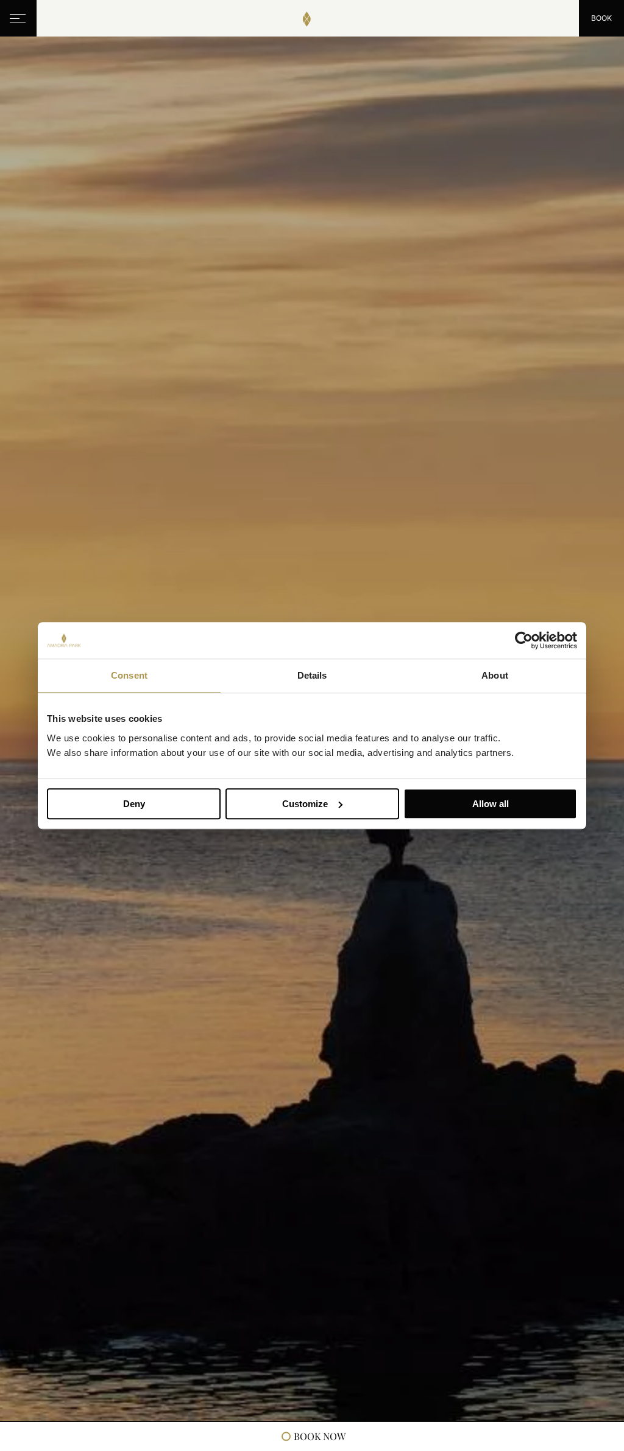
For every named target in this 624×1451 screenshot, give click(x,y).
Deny (134, 804)
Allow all (490, 804)
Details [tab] (312, 675)
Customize (305, 804)
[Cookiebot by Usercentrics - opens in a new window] (523, 640)
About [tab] (494, 675)
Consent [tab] (129, 675)
